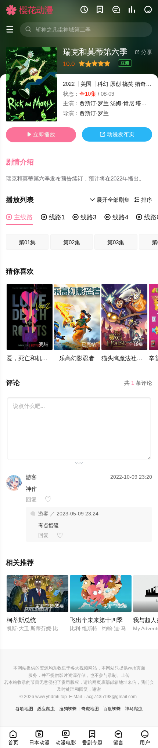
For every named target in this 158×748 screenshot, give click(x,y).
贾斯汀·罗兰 (94, 103)
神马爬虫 (134, 708)
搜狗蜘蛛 (68, 708)
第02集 (71, 242)
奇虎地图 (90, 708)
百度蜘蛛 (112, 708)
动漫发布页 (117, 134)
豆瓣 (125, 63)
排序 (143, 200)
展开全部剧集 (110, 200)
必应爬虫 (46, 708)
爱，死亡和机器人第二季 (39, 358)
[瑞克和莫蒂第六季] (31, 84)
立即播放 (41, 134)
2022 (69, 84)
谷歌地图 (24, 708)
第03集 (115, 242)
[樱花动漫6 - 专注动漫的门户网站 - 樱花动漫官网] (29, 9)
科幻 (102, 84)
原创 (115, 84)
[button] (24, 162)
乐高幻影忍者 (76, 358)
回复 (31, 499)
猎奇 (140, 84)
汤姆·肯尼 (122, 103)
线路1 (53, 217)
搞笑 (127, 84)
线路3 (84, 217)
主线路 (19, 217)
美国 (85, 84)
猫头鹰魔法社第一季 (127, 358)
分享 (143, 52)
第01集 (27, 242)
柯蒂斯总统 (21, 620)
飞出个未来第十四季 (96, 620)
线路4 (116, 217)
